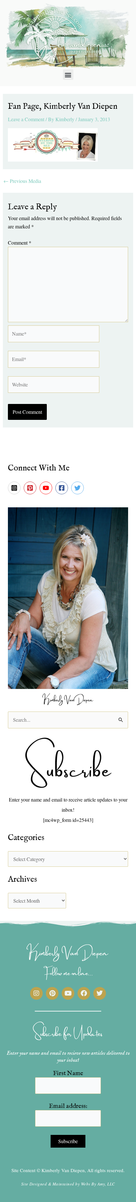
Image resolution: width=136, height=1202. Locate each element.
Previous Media (22, 181)
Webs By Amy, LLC (98, 1184)
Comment (19, 242)
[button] (68, 74)
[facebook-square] (62, 488)
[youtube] (47, 488)
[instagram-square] (15, 488)
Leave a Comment (26, 119)
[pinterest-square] (31, 488)
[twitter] (78, 488)
